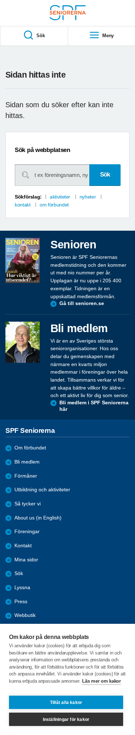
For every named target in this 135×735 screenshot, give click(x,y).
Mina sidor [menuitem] (26, 559)
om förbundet (54, 205)
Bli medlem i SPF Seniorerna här (94, 406)
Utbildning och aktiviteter (42, 489)
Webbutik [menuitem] (25, 615)
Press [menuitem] (20, 601)
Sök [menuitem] (40, 35)
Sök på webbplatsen (42, 150)
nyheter (88, 197)
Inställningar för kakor (66, 719)
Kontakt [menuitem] (23, 545)
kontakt (22, 205)
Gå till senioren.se (81, 303)
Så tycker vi (27, 503)
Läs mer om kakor (101, 681)
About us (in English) (38, 518)
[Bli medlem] (22, 342)
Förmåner (25, 476)
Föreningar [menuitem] (27, 531)
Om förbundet (30, 448)
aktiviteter (60, 197)
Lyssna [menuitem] (22, 587)
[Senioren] (22, 260)
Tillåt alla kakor (66, 702)
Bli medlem (27, 462)
